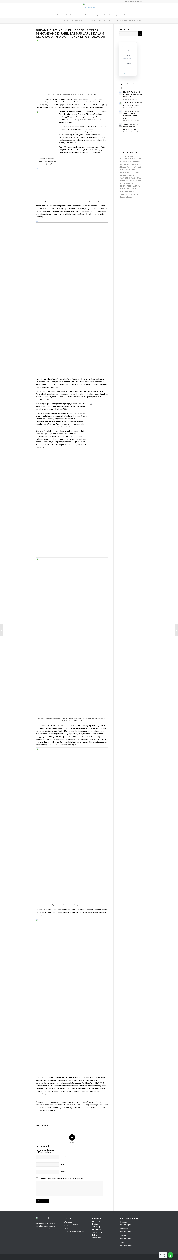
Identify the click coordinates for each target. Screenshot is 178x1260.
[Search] (123, 15)
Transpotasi (97, 1232)
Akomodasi (96, 1229)
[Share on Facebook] (41, 1131)
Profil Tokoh (97, 1221)
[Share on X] (51, 1131)
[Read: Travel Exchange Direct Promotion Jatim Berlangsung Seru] (120, 125)
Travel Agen (97, 1227)
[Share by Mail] (103, 1131)
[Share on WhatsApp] (62, 1131)
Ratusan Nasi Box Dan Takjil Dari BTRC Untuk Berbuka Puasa (129, 194)
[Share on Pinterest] (72, 1131)
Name (63, 1157)
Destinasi (95, 1224)
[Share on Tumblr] (93, 1131)
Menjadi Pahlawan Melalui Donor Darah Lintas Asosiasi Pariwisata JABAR (130, 170)
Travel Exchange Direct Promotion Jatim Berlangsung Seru (131, 126)
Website (63, 1171)
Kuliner (95, 1235)
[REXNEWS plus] (89, 7)
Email (63, 1164)
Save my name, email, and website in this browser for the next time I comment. (61, 1178)
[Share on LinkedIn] (82, 1131)
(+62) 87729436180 (71, 1224)
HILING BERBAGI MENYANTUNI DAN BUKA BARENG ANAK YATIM (130, 186)
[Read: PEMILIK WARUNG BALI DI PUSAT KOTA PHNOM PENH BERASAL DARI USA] (120, 93)
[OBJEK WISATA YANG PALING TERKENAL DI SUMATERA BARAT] (1, 630)
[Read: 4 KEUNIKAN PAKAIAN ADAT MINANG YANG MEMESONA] (120, 103)
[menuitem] (57, 15)
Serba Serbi (96, 1238)
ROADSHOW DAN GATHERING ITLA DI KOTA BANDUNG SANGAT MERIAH (131, 178)
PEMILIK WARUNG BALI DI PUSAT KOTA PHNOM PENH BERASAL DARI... (132, 94)
